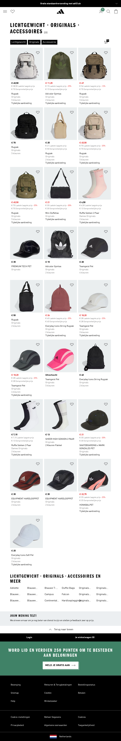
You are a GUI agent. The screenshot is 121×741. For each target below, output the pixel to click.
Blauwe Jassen (31, 588)
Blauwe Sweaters (32, 601)
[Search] (108, 11)
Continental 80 (51, 601)
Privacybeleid (17, 725)
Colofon (48, 693)
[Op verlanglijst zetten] (37, 53)
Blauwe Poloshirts (33, 594)
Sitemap (15, 693)
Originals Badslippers (85, 588)
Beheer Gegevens (52, 717)
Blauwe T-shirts (50, 588)
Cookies (82, 717)
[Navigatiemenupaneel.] (5, 11)
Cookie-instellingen (20, 717)
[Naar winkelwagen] (116, 11)
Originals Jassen (101, 601)
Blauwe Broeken (14, 594)
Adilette (14, 588)
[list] (55, 42)
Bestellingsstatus (86, 685)
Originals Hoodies (101, 588)
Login (29, 637)
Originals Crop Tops (84, 601)
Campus (49, 594)
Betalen (81, 693)
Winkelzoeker (50, 701)
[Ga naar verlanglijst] (12, 11)
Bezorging (16, 685)
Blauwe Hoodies (14, 601)
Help (13, 701)
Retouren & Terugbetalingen (58, 685)
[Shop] (60, 12)
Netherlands (65, 737)
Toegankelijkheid (86, 725)
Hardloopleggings (72, 600)
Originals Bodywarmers (87, 594)
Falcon (65, 594)
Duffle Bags (68, 588)
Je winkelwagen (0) (85, 637)
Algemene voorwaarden (55, 725)
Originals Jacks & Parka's (101, 594)
